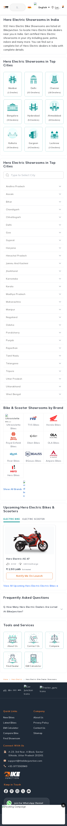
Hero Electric (16, 679)
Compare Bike (10, 733)
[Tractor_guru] (50, 690)
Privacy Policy (41, 722)
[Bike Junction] (5, 7)
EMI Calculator (10, 728)
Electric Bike (11, 519)
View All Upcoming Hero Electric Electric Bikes (29, 585)
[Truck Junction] (9, 690)
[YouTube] (29, 791)
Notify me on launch (29, 575)
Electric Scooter (33, 519)
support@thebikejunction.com (25, 760)
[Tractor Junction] (4, 690)
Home (5, 679)
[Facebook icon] (6, 791)
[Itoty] (14, 690)
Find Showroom (11, 738)
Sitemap (38, 733)
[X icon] (23, 791)
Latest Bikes (9, 722)
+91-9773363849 (17, 766)
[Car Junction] (29, 690)
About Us (38, 717)
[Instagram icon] (17, 791)
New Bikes (9, 717)
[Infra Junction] (19, 690)
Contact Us (39, 728)
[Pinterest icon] (12, 791)
